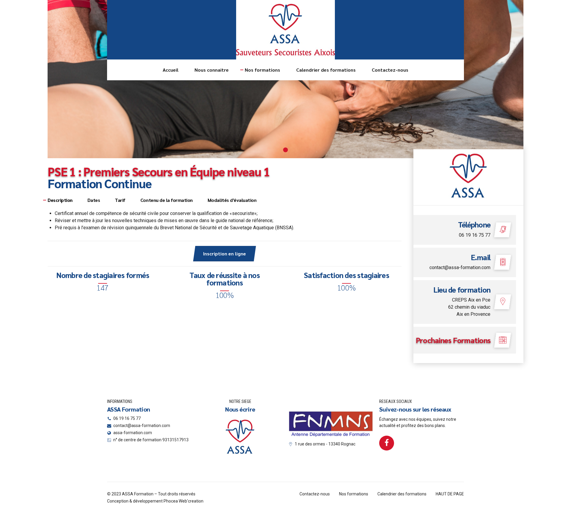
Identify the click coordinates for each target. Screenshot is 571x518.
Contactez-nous (390, 70)
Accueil (170, 70)
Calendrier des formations (326, 70)
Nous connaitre (211, 70)
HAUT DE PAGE (450, 494)
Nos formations (262, 70)
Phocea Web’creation (183, 501)
